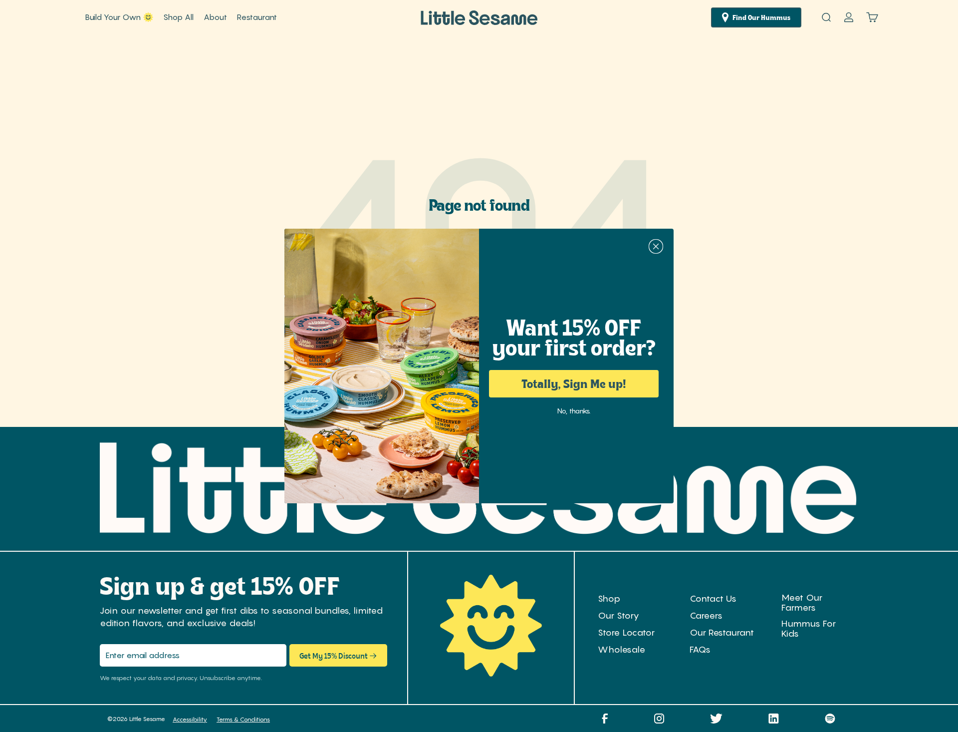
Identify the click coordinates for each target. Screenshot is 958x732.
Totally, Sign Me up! (573, 383)
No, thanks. (573, 409)
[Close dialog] (656, 246)
